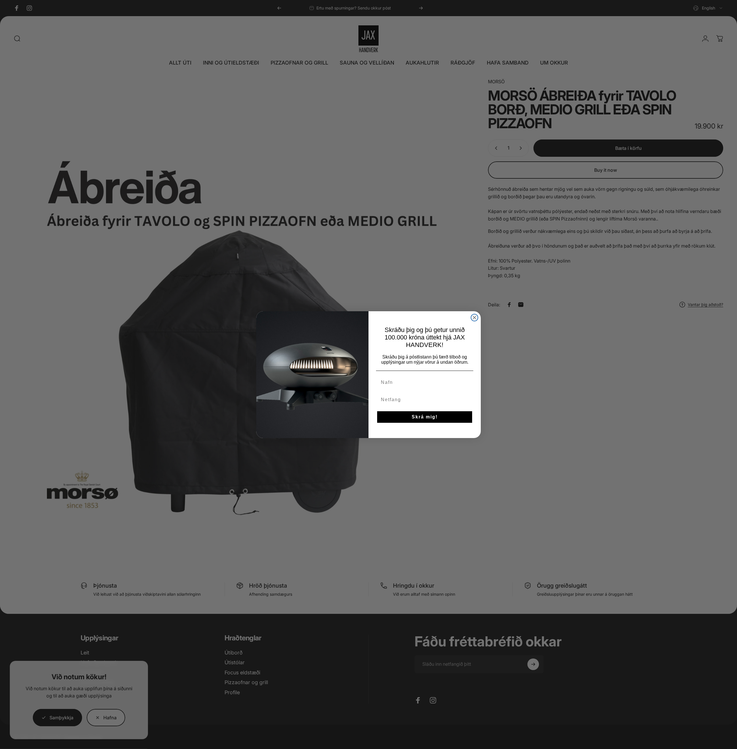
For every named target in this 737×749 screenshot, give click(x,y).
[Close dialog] (474, 317)
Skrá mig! (425, 416)
